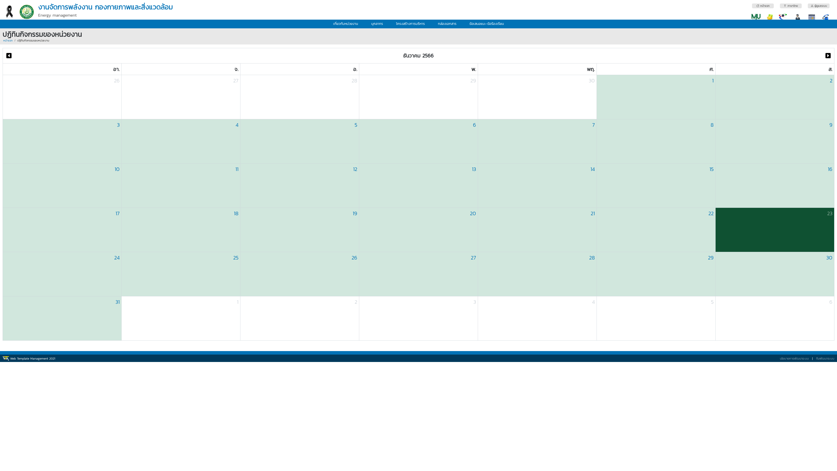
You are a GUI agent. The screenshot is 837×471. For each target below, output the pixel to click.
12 (355, 169)
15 (711, 169)
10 (117, 169)
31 (118, 302)
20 (473, 213)
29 (473, 80)
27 (235, 80)
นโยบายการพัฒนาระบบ (794, 358)
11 (236, 169)
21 (593, 213)
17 (118, 213)
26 (117, 80)
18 (236, 213)
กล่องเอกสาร (447, 23)
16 (830, 169)
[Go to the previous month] (9, 56)
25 (235, 257)
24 (117, 257)
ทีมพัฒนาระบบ (825, 358)
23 (829, 213)
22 (711, 213)
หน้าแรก (8, 40)
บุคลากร (377, 23)
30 (592, 80)
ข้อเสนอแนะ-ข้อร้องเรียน (487, 23)
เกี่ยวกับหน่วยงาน (345, 23)
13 (474, 169)
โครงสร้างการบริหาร (410, 23)
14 (592, 169)
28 (354, 80)
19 (355, 213)
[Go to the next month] (828, 56)
